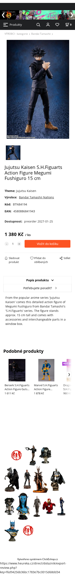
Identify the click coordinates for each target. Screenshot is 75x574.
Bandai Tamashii (41, 33)
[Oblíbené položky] (57, 24)
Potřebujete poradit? (37, 288)
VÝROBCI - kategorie (16, 33)
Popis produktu (37, 280)
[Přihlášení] (48, 24)
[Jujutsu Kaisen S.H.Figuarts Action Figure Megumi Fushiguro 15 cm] (37, 89)
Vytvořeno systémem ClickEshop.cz (37, 559)
